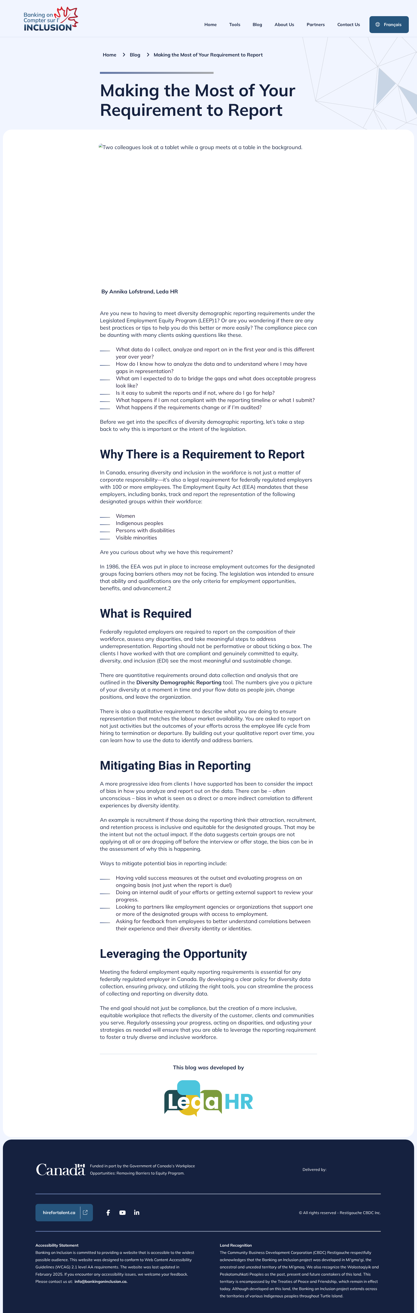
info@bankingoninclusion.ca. (101, 1281)
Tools (234, 24)
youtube (122, 1212)
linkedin (137, 1212)
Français (393, 24)
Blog (257, 24)
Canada (60, 1169)
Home (210, 24)
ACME (51, 18)
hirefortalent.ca (59, 1212)
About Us (284, 24)
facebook (108, 1212)
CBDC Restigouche (357, 1169)
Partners (316, 24)
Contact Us (348, 24)
